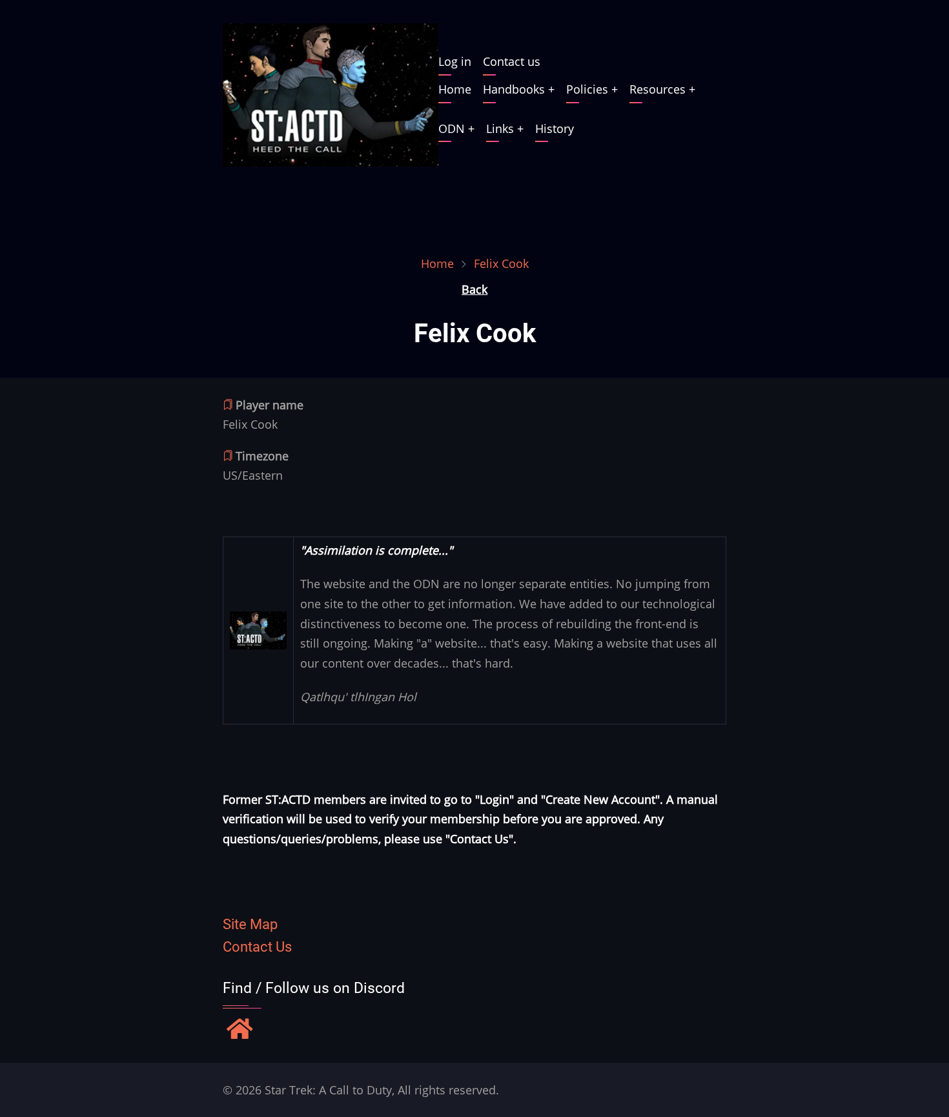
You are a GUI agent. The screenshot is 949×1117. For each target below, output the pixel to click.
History (554, 128)
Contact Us (257, 947)
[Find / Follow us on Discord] (240, 1030)
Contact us (511, 61)
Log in (454, 61)
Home (454, 89)
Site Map (250, 924)
